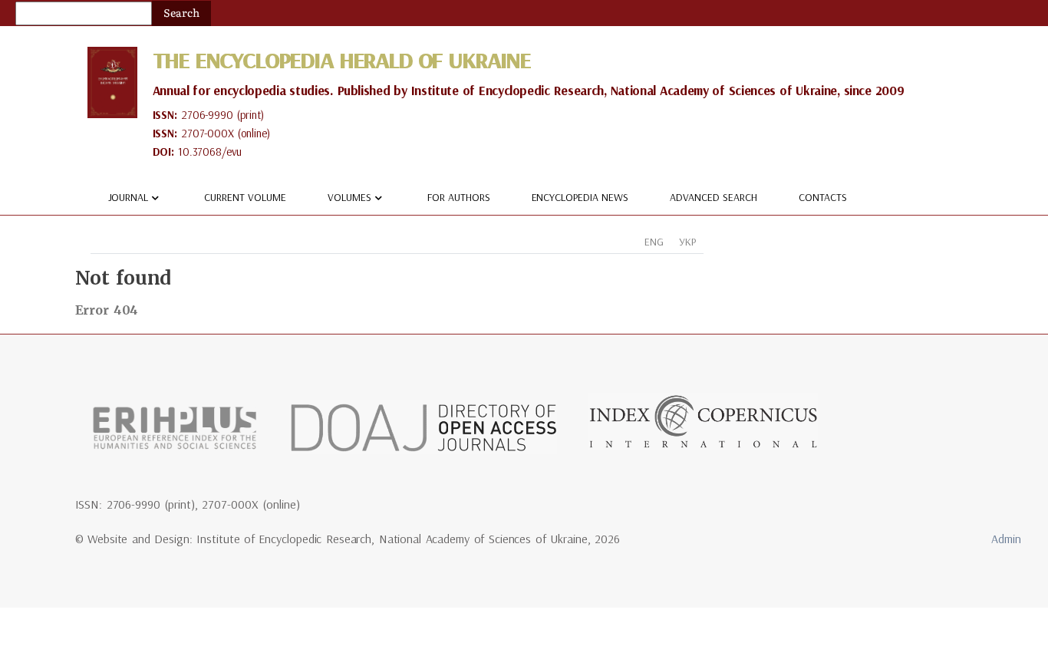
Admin (1006, 538)
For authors (458, 197)
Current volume (245, 197)
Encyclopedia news (580, 197)
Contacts (823, 197)
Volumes (349, 197)
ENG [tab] (654, 242)
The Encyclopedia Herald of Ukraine (341, 59)
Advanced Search (713, 197)
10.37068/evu (210, 151)
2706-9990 (207, 114)
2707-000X (207, 133)
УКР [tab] (687, 242)
